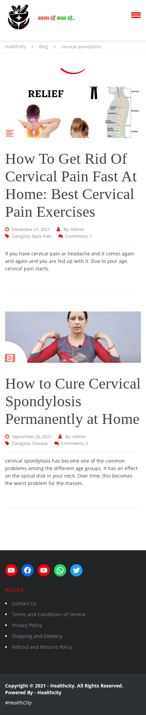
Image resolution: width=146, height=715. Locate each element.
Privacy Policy (27, 625)
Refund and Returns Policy (42, 647)
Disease (40, 443)
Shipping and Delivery (37, 636)
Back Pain (42, 236)
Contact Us (24, 603)
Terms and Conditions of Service (49, 614)
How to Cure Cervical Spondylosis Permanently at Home (73, 401)
